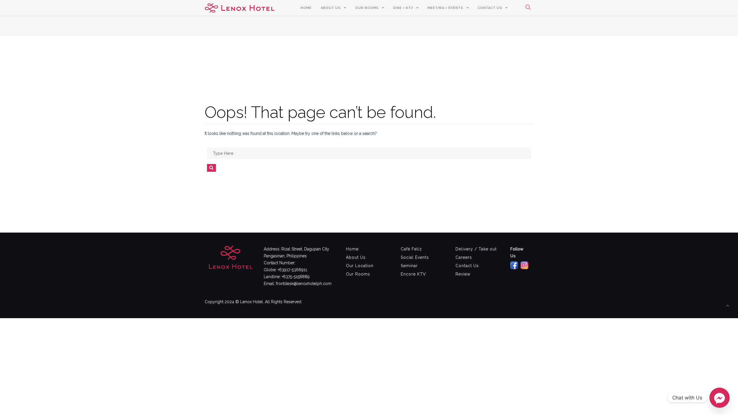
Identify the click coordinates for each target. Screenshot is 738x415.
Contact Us (490, 8)
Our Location (360, 265)
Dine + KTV (403, 8)
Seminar (409, 265)
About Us (331, 8)
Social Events (415, 257)
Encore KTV (413, 274)
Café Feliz (411, 249)
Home (306, 8)
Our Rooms (367, 8)
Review (462, 274)
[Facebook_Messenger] (719, 398)
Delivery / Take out (476, 249)
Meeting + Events (445, 8)
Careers (463, 257)
